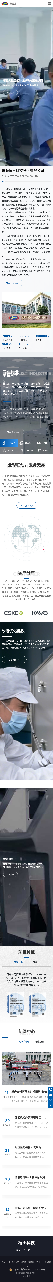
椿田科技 (26, 1242)
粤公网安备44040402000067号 (29, 1269)
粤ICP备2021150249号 (26, 1273)
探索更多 (10, 92)
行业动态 (39, 1041)
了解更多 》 (14, 659)
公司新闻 (24, 1041)
